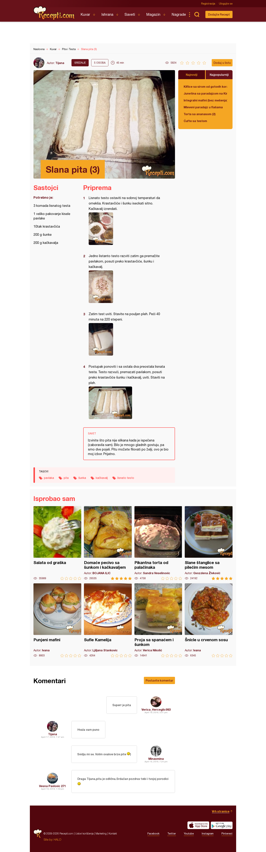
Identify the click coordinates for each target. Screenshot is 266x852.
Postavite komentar (159, 680)
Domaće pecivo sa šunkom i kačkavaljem (108, 543)
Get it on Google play (222, 825)
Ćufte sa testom (195, 121)
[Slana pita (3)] (127, 228)
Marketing (101, 833)
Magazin (153, 14)
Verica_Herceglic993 (156, 709)
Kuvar (85, 14)
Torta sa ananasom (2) (200, 114)
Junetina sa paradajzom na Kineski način (205, 93)
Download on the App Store (198, 825)
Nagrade (179, 14)
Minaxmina (156, 758)
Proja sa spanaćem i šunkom (158, 620)
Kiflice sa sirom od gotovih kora (205, 86)
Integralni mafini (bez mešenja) (205, 100)
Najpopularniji (219, 74)
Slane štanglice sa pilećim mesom (209, 543)
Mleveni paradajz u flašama (203, 107)
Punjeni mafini (57, 620)
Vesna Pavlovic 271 (52, 786)
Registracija (208, 3)
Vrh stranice (220, 811)
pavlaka (49, 477)
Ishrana (107, 14)
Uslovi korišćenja (84, 833)
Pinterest (227, 833)
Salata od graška (57, 543)
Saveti (129, 14)
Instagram (208, 833)
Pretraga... (196, 14)
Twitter (171, 833)
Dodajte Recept (219, 14)
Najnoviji (191, 74)
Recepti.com (54, 13)
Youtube (189, 833)
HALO (57, 839)
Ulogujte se (226, 3)
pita (66, 477)
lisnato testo (125, 477)
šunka (82, 477)
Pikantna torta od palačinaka (158, 543)
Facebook (153, 833)
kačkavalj (102, 477)
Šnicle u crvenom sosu (209, 620)
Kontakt (113, 833)
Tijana (59, 63)
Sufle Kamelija (108, 620)
